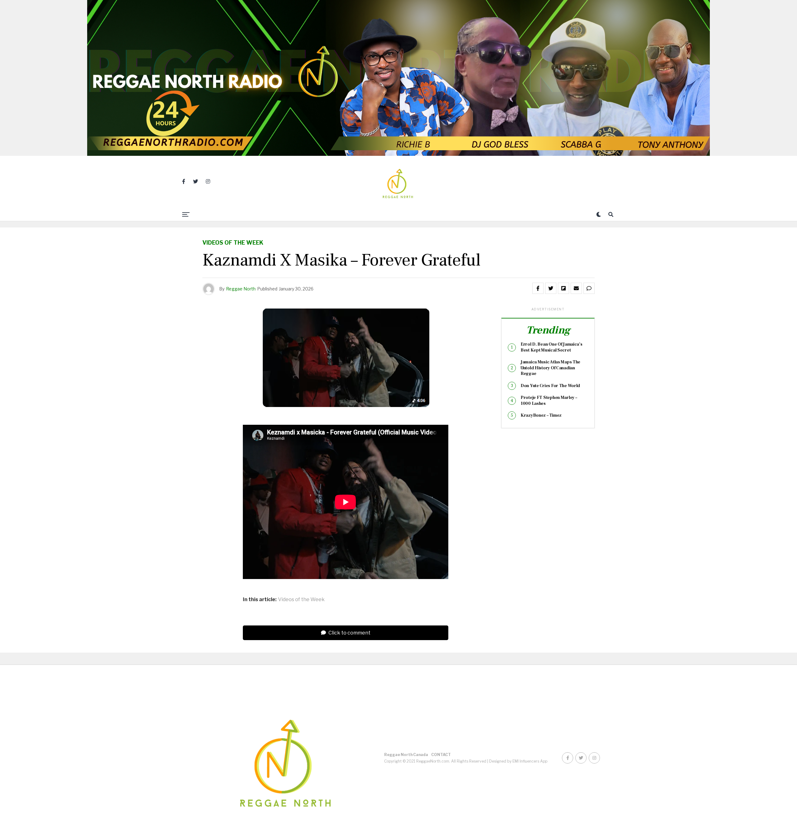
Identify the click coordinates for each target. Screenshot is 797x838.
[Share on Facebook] (538, 288)
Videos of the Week (301, 599)
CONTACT (441, 754)
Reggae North (241, 288)
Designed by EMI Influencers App (518, 761)
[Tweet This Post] (550, 288)
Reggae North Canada (406, 754)
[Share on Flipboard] (563, 288)
